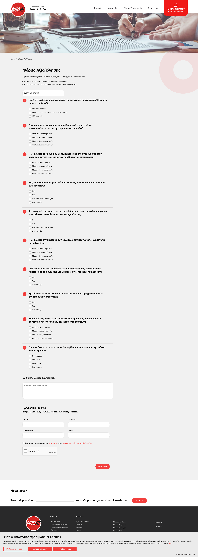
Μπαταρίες (79, 528)
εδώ (170, 543)
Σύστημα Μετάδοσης (119, 522)
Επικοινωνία (158, 522)
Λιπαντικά (79, 525)
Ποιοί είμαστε (55, 522)
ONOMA (26, 420)
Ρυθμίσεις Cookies (14, 549)
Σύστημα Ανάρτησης (119, 525)
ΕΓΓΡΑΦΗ (139, 501)
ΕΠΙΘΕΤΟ (72, 420)
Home (13, 59)
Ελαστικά (78, 530)
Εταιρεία (98, 8)
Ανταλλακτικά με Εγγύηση (59, 525)
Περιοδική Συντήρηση (82, 522)
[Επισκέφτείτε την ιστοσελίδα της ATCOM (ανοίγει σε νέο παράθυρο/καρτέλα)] (185, 554)
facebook (158, 526)
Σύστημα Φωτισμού (119, 528)
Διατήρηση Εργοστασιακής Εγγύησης (59, 529)
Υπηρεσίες (113, 8)
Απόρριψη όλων (40, 549)
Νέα (150, 8)
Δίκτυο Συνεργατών (133, 8)
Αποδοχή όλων (65, 549)
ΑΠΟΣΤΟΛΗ (102, 466)
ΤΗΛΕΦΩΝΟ (28, 430)
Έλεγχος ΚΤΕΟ (117, 531)
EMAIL (71, 430)
